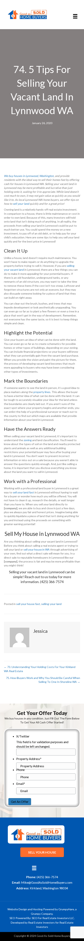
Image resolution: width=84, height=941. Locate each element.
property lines (41, 392)
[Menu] (75, 16)
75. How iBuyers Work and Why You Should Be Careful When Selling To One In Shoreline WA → (43, 679)
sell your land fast (23, 492)
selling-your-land (51, 604)
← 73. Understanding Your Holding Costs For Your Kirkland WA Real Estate (39, 668)
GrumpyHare (66, 909)
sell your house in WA (36, 549)
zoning (28, 440)
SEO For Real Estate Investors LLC (53, 918)
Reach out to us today (40, 577)
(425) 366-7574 (51, 582)
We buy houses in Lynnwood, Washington (29, 176)
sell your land (21, 203)
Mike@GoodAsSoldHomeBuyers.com (46, 882)
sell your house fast (28, 604)
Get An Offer (20, 801)
